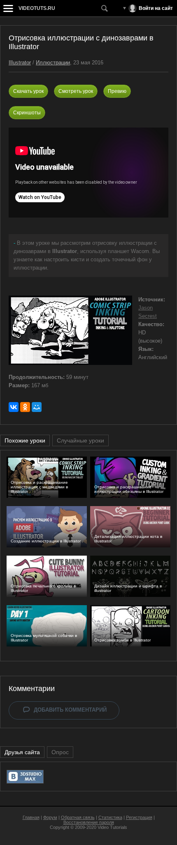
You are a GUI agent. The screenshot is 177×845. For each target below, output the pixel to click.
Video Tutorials (112, 827)
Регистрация (139, 817)
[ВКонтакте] (14, 407)
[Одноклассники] (25, 407)
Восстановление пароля (88, 822)
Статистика (110, 817)
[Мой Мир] (37, 407)
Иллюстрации (53, 62)
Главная (31, 817)
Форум (50, 817)
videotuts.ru (37, 8)
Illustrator (20, 62)
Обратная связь (78, 817)
